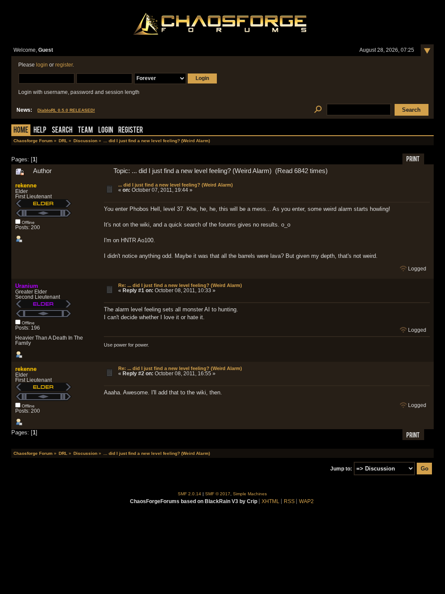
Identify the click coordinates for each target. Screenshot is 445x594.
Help (39, 130)
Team (85, 130)
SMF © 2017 (217, 493)
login (42, 64)
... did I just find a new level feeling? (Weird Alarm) (175, 184)
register (64, 64)
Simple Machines (250, 493)
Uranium (26, 286)
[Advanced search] (318, 110)
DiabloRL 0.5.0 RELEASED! (66, 110)
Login (105, 130)
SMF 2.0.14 (189, 493)
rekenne (26, 185)
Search (62, 130)
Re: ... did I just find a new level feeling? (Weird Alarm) (180, 285)
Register (130, 130)
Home (20, 130)
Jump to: (341, 468)
